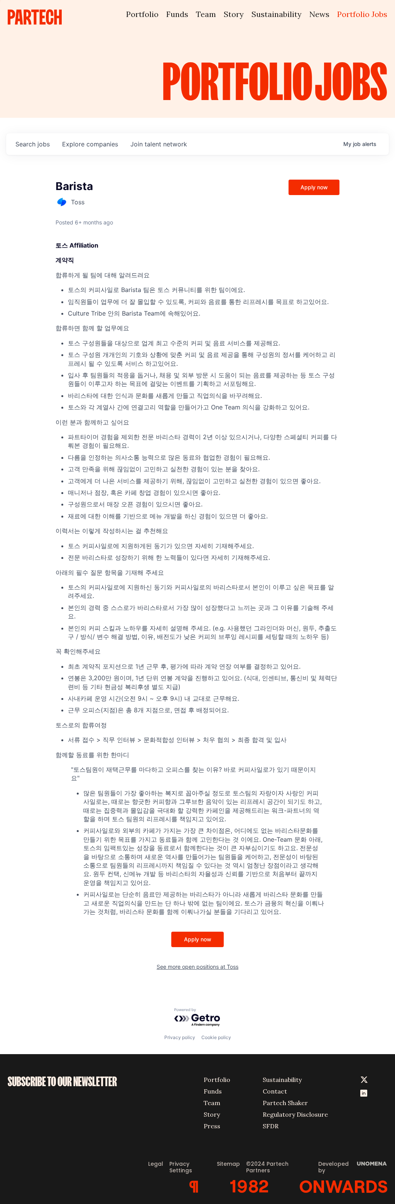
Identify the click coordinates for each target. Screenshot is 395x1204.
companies (90, 144)
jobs (32, 144)
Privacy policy (179, 1037)
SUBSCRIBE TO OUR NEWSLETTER (62, 1082)
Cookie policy (216, 1037)
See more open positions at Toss (197, 966)
